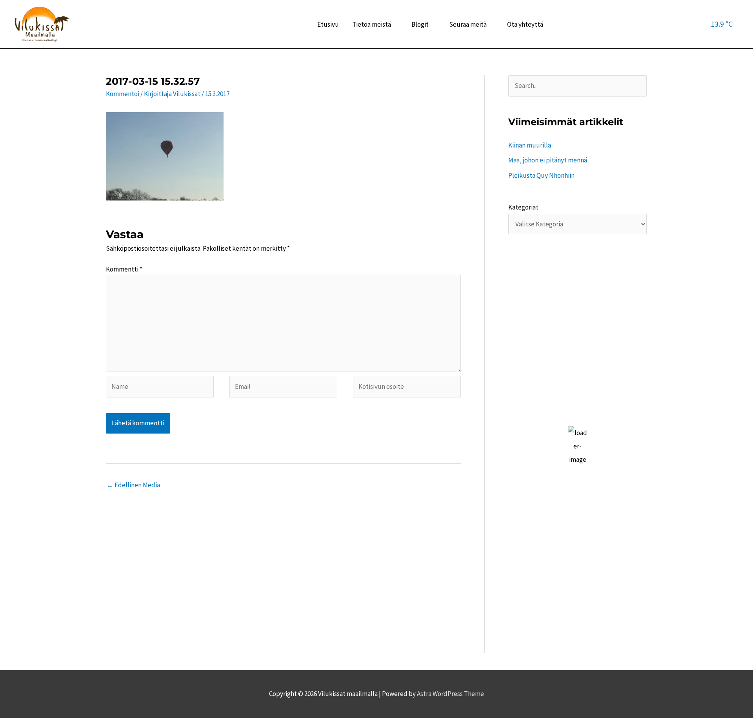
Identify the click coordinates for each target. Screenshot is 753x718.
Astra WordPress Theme (450, 693)
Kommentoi (122, 93)
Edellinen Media (133, 485)
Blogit (420, 24)
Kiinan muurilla (529, 145)
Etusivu (328, 24)
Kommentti (124, 269)
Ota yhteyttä (525, 24)
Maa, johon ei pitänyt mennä (547, 160)
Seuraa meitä (468, 24)
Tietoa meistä (371, 24)
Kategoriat (523, 207)
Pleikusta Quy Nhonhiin (541, 175)
